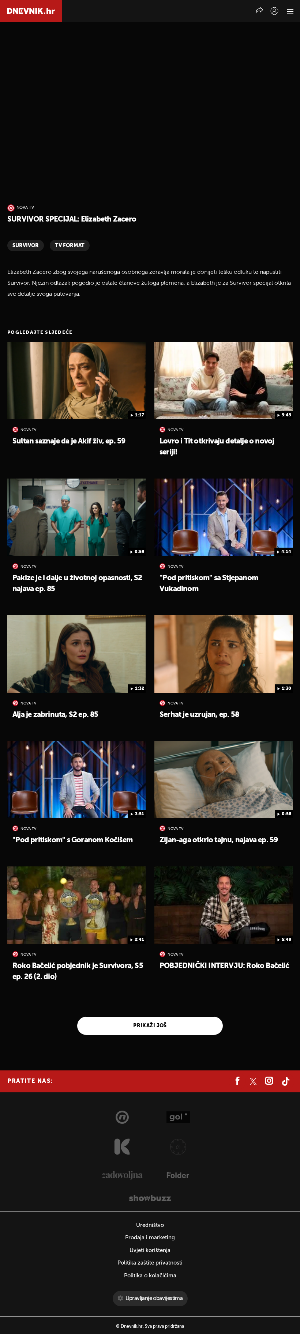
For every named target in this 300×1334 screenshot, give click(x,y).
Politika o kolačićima (150, 1275)
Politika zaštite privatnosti (150, 1263)
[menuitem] (274, 10)
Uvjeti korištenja (150, 1250)
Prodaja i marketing (150, 1237)
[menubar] (274, 11)
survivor (25, 245)
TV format (70, 245)
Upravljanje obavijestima (154, 1298)
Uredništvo (150, 1225)
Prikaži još (150, 1025)
